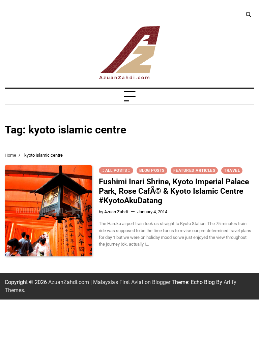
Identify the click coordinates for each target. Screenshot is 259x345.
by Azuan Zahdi (113, 211)
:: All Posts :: (116, 170)
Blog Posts (152, 170)
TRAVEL (232, 170)
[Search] (248, 15)
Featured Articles (194, 170)
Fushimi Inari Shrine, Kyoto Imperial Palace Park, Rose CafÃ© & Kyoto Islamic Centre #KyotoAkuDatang (174, 191)
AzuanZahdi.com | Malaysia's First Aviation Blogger (109, 282)
